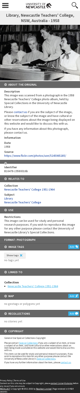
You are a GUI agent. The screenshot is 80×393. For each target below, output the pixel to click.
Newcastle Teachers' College (22, 202)
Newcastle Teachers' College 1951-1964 (33, 286)
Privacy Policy (6, 380)
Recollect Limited (43, 388)
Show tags (13, 255)
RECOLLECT (5, 388)
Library (8, 198)
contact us (66, 362)
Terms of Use (19, 380)
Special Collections (28, 342)
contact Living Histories (62, 383)
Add (72, 246)
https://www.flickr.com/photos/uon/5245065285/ (35, 156)
